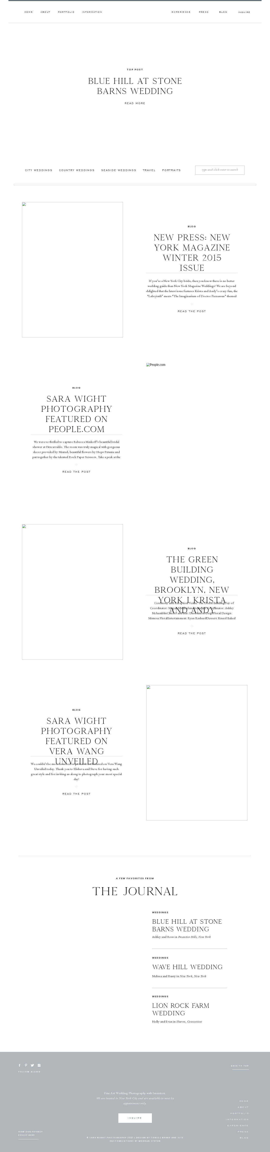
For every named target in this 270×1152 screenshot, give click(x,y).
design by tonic (147, 1137)
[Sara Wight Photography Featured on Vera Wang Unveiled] (196, 752)
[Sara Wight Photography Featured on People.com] (196, 430)
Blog (192, 226)
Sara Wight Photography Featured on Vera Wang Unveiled (76, 741)
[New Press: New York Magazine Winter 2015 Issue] (72, 269)
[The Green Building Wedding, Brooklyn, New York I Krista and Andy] (72, 592)
